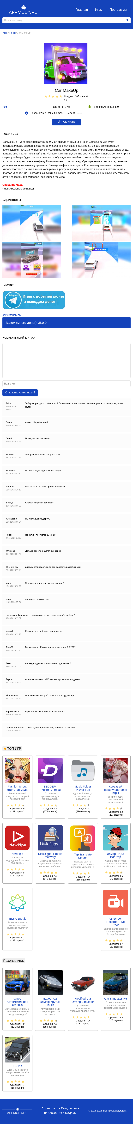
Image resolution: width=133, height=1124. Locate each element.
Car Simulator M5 (115, 998)
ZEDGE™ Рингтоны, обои (50, 788)
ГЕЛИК (17, 1066)
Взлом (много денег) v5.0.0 (26, 322)
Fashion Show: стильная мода (17, 788)
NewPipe (17, 853)
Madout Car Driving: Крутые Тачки (50, 1002)
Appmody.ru (23, 9)
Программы (118, 9)
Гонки (12, 32)
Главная (81, 9)
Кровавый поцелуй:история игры (115, 790)
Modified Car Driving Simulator (83, 1000)
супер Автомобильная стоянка (17, 1002)
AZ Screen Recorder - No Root (115, 922)
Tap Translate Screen (83, 856)
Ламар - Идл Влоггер (115, 855)
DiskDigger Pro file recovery (50, 855)
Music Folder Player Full (82, 788)
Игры (99, 9)
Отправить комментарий (20, 392)
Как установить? (12, 315)
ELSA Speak (17, 918)
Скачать (69, 121)
